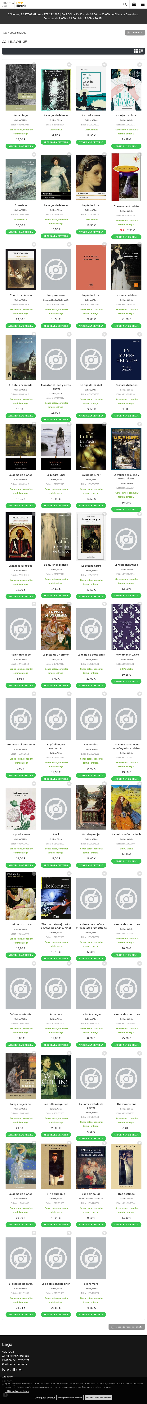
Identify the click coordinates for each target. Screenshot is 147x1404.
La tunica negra (91, 1014)
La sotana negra (91, 565)
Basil (56, 834)
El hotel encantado (21, 385)
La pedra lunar (91, 115)
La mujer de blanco (56, 115)
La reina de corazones (91, 654)
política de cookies (16, 1391)
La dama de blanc (126, 295)
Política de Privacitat (15, 1360)
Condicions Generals (15, 1356)
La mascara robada (21, 565)
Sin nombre (91, 744)
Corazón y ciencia (21, 295)
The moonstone (126, 1104)
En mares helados (126, 385)
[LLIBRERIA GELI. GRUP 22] (14, 5)
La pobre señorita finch (126, 834)
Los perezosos (56, 295)
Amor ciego (20, 115)
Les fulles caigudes (56, 1104)
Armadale (21, 205)
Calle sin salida (91, 1194)
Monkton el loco (21, 654)
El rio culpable (56, 1194)
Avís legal (8, 1351)
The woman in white (126, 206)
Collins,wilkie (20, 120)
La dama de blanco (21, 474)
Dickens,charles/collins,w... (56, 300)
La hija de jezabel (91, 385)
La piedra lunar (91, 205)
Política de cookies (14, 1364)
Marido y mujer (91, 834)
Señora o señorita (21, 1014)
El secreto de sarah (21, 1283)
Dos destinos (126, 1194)
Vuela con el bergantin (21, 744)
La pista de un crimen (56, 654)
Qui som (7, 1377)
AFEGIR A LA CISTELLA (20, 146)
